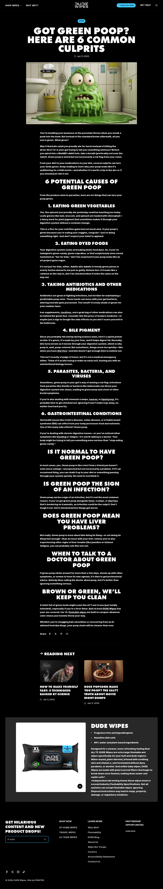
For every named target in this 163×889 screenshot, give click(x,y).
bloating (61, 436)
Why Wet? (93, 827)
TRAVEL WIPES (67, 832)
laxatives (66, 312)
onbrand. (131, 831)
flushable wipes (77, 612)
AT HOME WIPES (68, 827)
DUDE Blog (93, 837)
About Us (93, 842)
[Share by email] (67, 634)
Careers (92, 852)
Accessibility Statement (101, 856)
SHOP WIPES (12, 5)
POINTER (39, 880)
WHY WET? (32, 5)
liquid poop (107, 399)
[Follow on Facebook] (6, 871)
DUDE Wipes (109, 608)
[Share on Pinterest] (61, 634)
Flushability (94, 832)
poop (81, 21)
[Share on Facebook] (50, 634)
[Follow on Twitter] (12, 871)
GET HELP (145, 5)
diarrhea (62, 351)
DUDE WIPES (109, 725)
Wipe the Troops (97, 847)
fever (91, 501)
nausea (93, 399)
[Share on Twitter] (55, 634)
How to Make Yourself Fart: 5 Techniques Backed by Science (59, 690)
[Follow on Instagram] (18, 871)
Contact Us (94, 861)
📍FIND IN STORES (126, 5)
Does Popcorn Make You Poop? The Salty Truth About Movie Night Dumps (101, 692)
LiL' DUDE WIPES (68, 837)
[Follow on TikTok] (23, 871)
